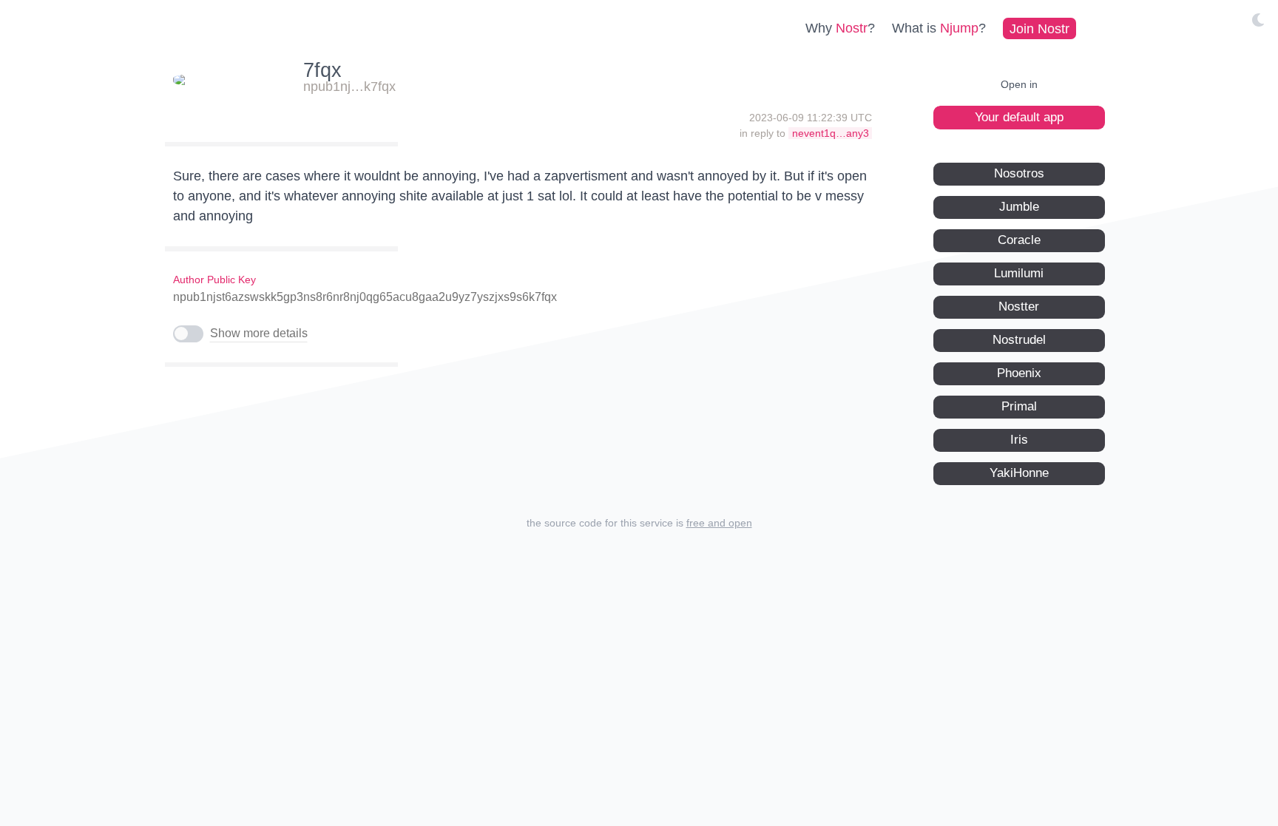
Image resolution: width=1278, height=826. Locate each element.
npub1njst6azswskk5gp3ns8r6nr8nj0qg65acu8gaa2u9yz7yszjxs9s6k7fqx (365, 297)
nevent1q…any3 (830, 133)
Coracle (1019, 240)
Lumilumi (1019, 273)
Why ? (840, 28)
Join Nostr (1039, 28)
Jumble (1019, 207)
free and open (719, 523)
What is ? (939, 28)
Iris (1019, 440)
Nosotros (1019, 173)
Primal (1019, 406)
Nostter (1018, 306)
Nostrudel (1019, 340)
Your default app (1019, 117)
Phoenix (1019, 373)
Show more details (259, 333)
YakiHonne (1019, 473)
